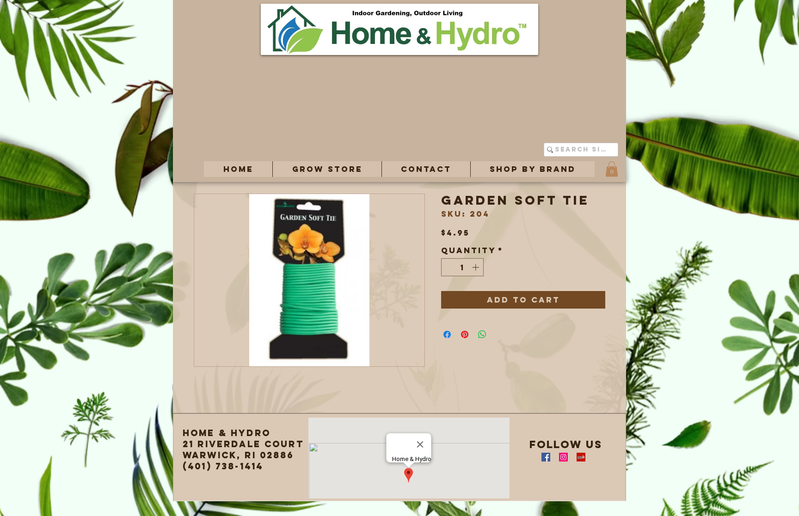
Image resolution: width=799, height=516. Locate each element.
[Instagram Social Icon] (563, 457)
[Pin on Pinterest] (464, 334)
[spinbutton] (462, 267)
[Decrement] (449, 267)
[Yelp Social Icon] (581, 457)
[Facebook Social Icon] (545, 457)
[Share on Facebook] (447, 334)
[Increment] (476, 267)
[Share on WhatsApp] (482, 334)
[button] (326, 169)
